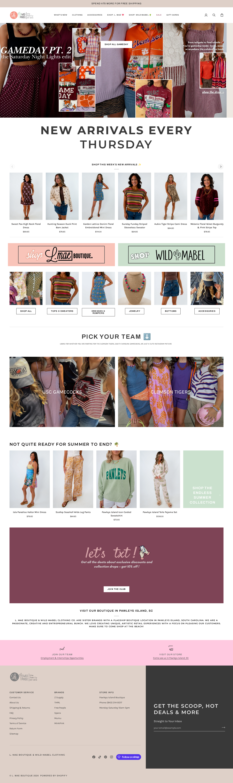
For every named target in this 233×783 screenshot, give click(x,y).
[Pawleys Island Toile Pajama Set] (160, 479)
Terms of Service (18, 723)
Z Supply (58, 697)
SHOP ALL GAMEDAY (116, 44)
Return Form (16, 728)
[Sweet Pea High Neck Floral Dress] (26, 196)
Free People (60, 707)
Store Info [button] (106, 692)
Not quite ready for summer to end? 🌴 (64, 444)
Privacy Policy (16, 718)
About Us (14, 702)
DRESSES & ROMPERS (98, 312)
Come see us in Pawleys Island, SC (171, 658)
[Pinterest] (105, 757)
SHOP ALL (26, 311)
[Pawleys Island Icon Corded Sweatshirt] (116, 479)
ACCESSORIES (207, 311)
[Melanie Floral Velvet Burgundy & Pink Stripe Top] (207, 196)
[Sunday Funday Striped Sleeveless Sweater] (134, 196)
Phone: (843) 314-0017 (110, 702)
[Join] (222, 727)
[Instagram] (111, 757)
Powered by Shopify (53, 776)
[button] (61, 15)
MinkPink (59, 723)
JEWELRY (134, 311)
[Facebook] (93, 757)
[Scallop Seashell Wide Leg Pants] (73, 479)
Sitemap (14, 733)
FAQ (11, 713)
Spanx (57, 713)
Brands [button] (59, 692)
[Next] (220, 166)
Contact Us (15, 697)
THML (57, 702)
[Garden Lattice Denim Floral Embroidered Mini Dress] (98, 196)
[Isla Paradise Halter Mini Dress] (30, 479)
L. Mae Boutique (22, 776)
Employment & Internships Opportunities (62, 658)
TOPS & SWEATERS (62, 311)
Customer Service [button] (22, 692)
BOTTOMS (171, 311)
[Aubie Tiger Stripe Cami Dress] (170, 196)
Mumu (57, 718)
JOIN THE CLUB (116, 589)
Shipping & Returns (20, 707)
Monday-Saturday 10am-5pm (114, 707)
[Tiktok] (99, 757)
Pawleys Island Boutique (112, 697)
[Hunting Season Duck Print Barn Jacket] (62, 196)
